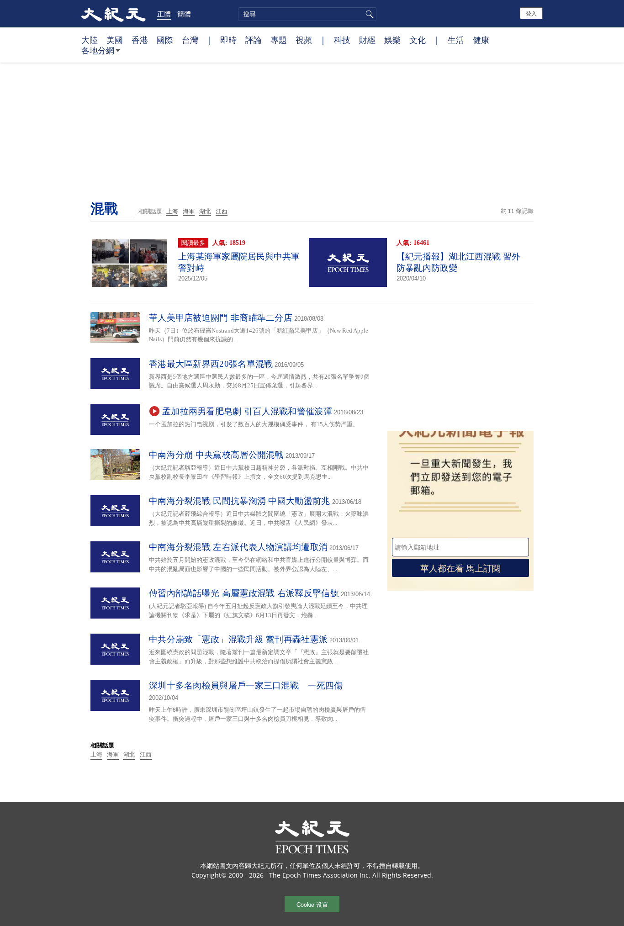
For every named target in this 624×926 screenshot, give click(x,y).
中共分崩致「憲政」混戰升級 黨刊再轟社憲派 (238, 639)
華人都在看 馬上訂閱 (460, 567)
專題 (278, 39)
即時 (228, 39)
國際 (165, 39)
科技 (342, 39)
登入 (531, 13)
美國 (114, 39)
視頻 (304, 39)
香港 (140, 39)
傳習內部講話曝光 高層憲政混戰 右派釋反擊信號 (244, 593)
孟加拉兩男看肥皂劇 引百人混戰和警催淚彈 (247, 411)
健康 (481, 39)
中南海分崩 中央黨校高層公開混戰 (216, 455)
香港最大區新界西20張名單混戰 (211, 364)
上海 (172, 211)
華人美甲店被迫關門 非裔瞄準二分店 (220, 318)
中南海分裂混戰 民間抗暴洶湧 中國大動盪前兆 (239, 501)
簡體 (184, 13)
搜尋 (368, 14)
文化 (417, 39)
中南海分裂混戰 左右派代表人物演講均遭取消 (238, 547)
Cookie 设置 (312, 904)
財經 (367, 39)
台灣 (190, 39)
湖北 (205, 211)
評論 (253, 39)
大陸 (89, 39)
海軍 (189, 211)
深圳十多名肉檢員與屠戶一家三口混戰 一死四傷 (246, 685)
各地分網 (97, 50)
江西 (221, 211)
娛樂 (392, 39)
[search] (307, 14)
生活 (456, 39)
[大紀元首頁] (113, 14)
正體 (164, 13)
